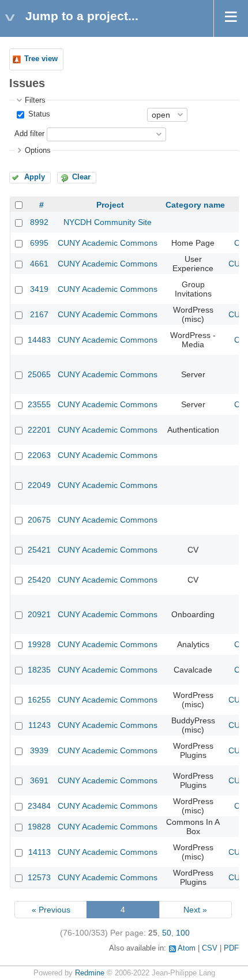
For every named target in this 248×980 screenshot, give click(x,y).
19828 (39, 826)
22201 (39, 429)
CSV (209, 948)
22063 (39, 455)
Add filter (29, 134)
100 (183, 932)
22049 (39, 485)
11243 (39, 725)
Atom (187, 948)
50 (166, 932)
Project (110, 204)
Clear (81, 177)
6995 (39, 242)
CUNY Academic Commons (107, 242)
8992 (39, 222)
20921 (39, 614)
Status (38, 114)
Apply (34, 177)
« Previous (51, 909)
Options (38, 151)
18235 (39, 669)
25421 (39, 549)
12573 (39, 877)
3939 (39, 750)
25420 (39, 579)
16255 (39, 699)
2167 (39, 314)
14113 (39, 852)
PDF (231, 948)
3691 (39, 780)
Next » (195, 909)
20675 (39, 519)
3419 (39, 289)
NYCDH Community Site (107, 222)
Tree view (41, 59)
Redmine (89, 973)
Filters (35, 100)
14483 (39, 339)
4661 (39, 263)
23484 (39, 805)
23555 (39, 404)
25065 (39, 374)
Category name (195, 204)
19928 (39, 644)
